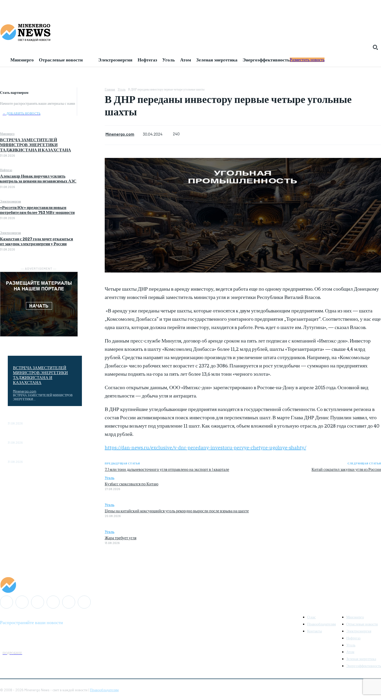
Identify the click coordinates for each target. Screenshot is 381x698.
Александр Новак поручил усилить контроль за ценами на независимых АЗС (38, 178)
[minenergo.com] (190, 32)
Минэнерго (7, 133)
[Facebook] (91, 92)
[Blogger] (6, 602)
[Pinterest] (91, 117)
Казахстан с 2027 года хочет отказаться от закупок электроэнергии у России (36, 241)
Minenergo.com (24, 391)
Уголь (121, 89)
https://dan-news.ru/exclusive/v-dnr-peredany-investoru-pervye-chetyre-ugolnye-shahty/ (205, 447)
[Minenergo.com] (190, 585)
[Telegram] (53, 602)
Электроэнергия (10, 201)
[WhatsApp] (91, 129)
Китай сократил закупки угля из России (346, 469)
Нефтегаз (6, 170)
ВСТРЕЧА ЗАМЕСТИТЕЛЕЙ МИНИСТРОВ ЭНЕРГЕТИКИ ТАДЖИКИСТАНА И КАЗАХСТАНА (35, 144)
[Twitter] (91, 105)
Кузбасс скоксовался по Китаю (131, 483)
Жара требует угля (120, 537)
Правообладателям (104, 690)
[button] (375, 47)
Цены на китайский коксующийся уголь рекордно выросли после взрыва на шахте (177, 510)
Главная (110, 89)
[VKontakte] (68, 602)
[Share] (37, 602)
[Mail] (22, 602)
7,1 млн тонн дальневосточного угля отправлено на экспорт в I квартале (167, 469)
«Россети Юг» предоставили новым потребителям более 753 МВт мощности (37, 210)
